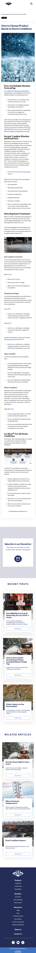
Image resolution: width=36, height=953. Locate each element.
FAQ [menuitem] (18, 913)
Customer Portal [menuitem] (18, 916)
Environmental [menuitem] (18, 899)
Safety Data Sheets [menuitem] (18, 924)
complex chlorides (13, 346)
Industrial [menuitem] (18, 883)
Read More (18, 628)
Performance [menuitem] (18, 902)
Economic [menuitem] (18, 897)
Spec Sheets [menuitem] (18, 919)
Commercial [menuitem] (18, 886)
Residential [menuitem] (18, 889)
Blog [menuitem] (18, 910)
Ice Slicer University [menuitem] (18, 922)
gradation (10, 365)
